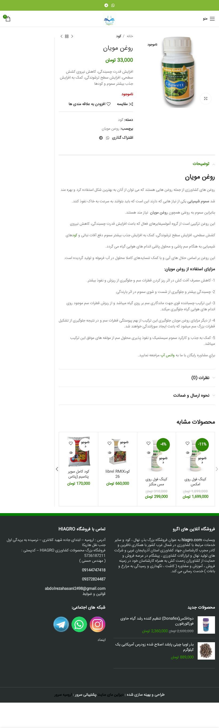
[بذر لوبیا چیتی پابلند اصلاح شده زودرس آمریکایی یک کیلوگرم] (206, 651)
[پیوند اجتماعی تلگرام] (106, 5)
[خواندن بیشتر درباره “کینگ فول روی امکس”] (187, 453)
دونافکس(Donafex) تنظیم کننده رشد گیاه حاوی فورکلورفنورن (157, 621)
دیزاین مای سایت (110, 695)
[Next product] (61, 36)
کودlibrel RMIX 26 (117, 474)
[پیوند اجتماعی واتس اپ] (113, 5)
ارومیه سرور (63, 695)
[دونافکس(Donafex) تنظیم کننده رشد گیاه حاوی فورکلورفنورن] (206, 625)
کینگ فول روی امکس (195, 482)
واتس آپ (168, 355)
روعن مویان (110, 129)
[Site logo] (109, 19)
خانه (129, 36)
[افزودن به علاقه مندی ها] (187, 443)
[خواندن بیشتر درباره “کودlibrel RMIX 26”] (109, 453)
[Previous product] (72, 36)
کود (118, 36)
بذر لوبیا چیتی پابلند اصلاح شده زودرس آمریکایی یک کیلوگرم (154, 647)
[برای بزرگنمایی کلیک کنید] (205, 98)
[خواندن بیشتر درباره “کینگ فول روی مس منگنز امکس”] (148, 453)
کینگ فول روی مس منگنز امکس (156, 485)
